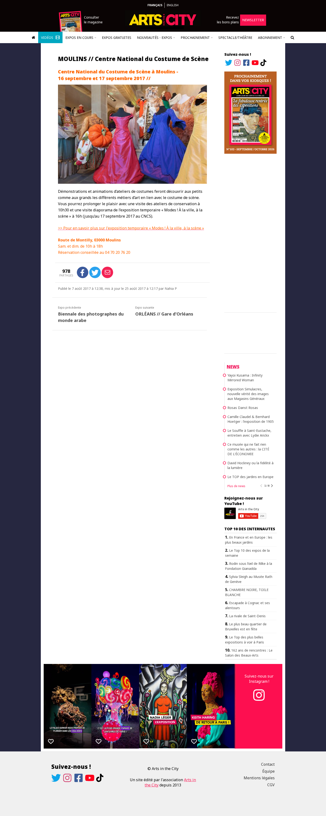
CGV (271, 784)
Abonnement (270, 37)
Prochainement (195, 37)
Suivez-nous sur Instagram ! (259, 678)
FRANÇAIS (154, 5)
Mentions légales (259, 777)
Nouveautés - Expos (154, 37)
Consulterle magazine (93, 19)
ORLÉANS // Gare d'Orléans (164, 314)
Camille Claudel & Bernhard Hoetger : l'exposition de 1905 (250, 419)
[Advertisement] (250, 232)
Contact (268, 764)
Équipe (268, 771)
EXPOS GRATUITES (116, 37)
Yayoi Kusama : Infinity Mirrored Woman (245, 377)
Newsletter (253, 20)
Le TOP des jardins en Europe (250, 476)
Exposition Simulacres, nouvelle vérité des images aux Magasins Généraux (248, 394)
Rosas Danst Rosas (242, 407)
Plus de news (236, 486)
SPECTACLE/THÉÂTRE (235, 37)
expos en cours (79, 37)
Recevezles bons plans (228, 19)
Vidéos (47, 37)
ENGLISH (173, 5)
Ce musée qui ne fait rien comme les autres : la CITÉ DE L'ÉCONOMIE (248, 449)
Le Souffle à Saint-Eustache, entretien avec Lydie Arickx (249, 433)
